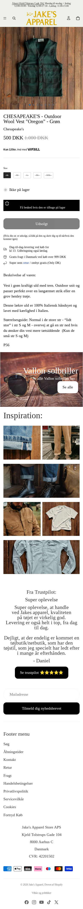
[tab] (41, 356)
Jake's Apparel (36, 884)
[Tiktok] (49, 902)
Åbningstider (13, 752)
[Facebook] (26, 902)
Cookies (9, 807)
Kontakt (9, 760)
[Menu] (5, 18)
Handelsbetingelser (18, 783)
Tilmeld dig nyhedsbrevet (41, 708)
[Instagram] (34, 902)
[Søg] (14, 18)
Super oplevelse (41, 599)
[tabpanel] (41, 379)
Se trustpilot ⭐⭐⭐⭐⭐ (41, 672)
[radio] (7, 175)
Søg (6, 744)
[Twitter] (56, 902)
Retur (7, 767)
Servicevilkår (13, 799)
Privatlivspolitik (15, 791)
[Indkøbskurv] (78, 18)
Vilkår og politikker (41, 892)
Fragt (7, 775)
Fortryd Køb (13, 815)
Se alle (68, 387)
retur (26, 262)
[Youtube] (41, 902)
